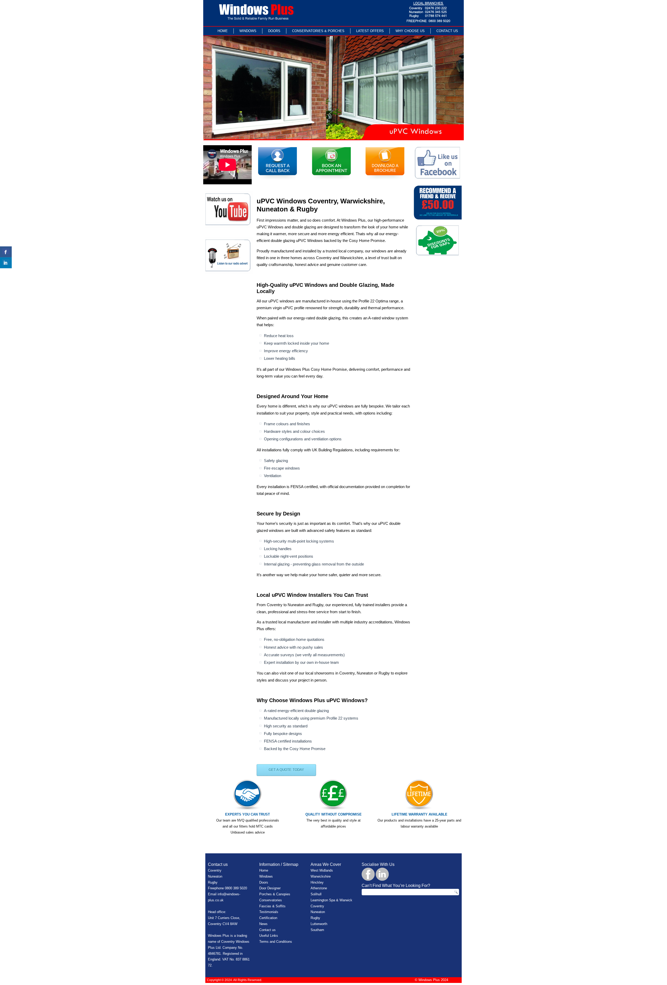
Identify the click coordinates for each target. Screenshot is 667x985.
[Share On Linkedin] (6, 262)
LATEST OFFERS (370, 31)
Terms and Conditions (275, 942)
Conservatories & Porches (318, 31)
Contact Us (447, 31)
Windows (247, 31)
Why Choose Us (410, 31)
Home (223, 31)
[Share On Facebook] (6, 251)
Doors (274, 31)
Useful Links (268, 936)
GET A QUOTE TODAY (286, 770)
